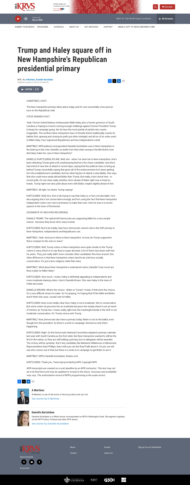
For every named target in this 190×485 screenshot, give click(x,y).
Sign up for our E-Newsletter (149, 447)
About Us (74, 27)
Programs (42, 27)
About (72, 447)
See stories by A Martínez (45, 398)
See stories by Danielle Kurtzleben (50, 423)
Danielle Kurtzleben (44, 79)
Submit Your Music (25, 27)
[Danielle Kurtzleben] (23, 418)
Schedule (59, 27)
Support (108, 27)
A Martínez (30, 79)
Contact (73, 453)
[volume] (26, 19)
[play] (18, 18)
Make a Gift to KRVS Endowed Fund (136, 27)
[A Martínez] (23, 396)
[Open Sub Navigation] (50, 27)
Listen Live (108, 453)
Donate (169, 6)
